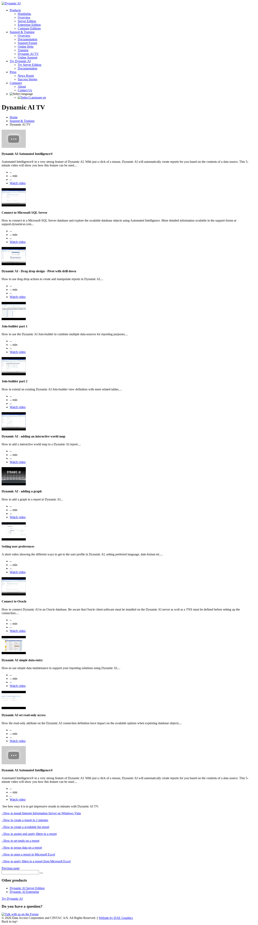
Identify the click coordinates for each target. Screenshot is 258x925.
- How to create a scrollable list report (25, 827)
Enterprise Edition (29, 24)
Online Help (25, 46)
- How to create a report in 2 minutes (25, 820)
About (22, 86)
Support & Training (22, 32)
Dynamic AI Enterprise (24, 891)
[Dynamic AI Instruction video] (14, 146)
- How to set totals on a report (20, 840)
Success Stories (27, 79)
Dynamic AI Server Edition (27, 888)
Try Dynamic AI (20, 61)
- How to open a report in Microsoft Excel (28, 854)
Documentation (27, 39)
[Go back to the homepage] (11, 3)
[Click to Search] (41, 873)
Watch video (18, 183)
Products (15, 10)
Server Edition (27, 21)
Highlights (24, 14)
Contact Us (25, 90)
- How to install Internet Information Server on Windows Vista (41, 813)
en (44, 97)
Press (13, 72)
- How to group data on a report (22, 847)
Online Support (27, 57)
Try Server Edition (29, 64)
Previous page (11, 868)
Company (16, 83)
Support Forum (27, 43)
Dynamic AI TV (28, 54)
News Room (26, 75)
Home (14, 117)
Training (23, 50)
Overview (24, 17)
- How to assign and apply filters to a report (29, 834)
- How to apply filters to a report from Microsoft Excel (36, 861)
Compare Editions (29, 28)
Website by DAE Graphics (116, 918)
